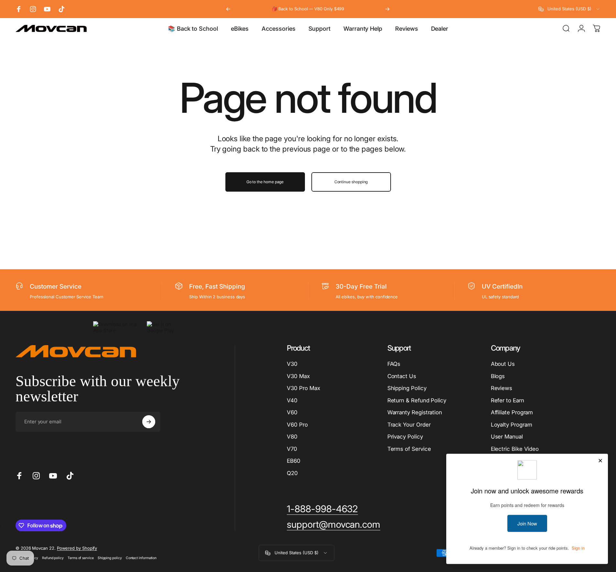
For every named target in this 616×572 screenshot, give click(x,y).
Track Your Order (409, 424)
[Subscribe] (148, 421)
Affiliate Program (512, 412)
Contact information (141, 558)
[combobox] (569, 9)
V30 (292, 364)
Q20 (292, 473)
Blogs (498, 376)
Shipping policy (110, 558)
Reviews (501, 388)
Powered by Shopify (77, 548)
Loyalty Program (511, 424)
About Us (503, 364)
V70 (292, 449)
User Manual (507, 436)
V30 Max (298, 376)
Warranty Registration (414, 412)
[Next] (387, 9)
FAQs (394, 364)
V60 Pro (297, 424)
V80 (292, 436)
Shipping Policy (407, 388)
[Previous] (228, 9)
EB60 (293, 461)
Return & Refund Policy (416, 400)
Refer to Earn (507, 400)
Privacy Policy (405, 436)
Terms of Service (409, 449)
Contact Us (401, 376)
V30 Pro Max (303, 388)
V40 (292, 400)
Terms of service (81, 558)
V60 (292, 412)
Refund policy (53, 558)
